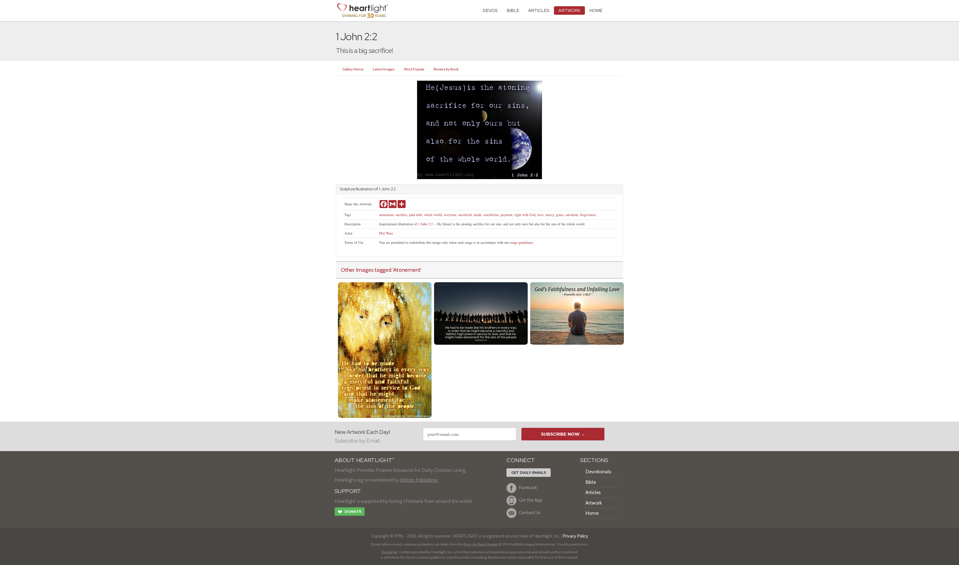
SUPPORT (348, 491)
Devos (490, 10)
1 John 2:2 (425, 224)
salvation (571, 214)
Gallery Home (352, 69)
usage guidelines (521, 242)
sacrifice (401, 214)
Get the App (530, 500)
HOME (595, 10)
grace (559, 214)
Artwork (569, 10)
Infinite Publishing (418, 480)
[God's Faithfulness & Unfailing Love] (577, 312)
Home (592, 513)
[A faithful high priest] (385, 349)
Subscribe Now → (563, 434)
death (477, 214)
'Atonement (407, 269)
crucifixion (490, 214)
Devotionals (598, 472)
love (540, 214)
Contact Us (529, 512)
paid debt (415, 214)
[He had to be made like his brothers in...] (481, 312)
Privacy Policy (575, 536)
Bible (513, 10)
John (385, 189)
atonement (386, 214)
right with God (524, 214)
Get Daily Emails (528, 472)
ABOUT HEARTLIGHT (364, 460)
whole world (433, 214)
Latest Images (384, 69)
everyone (450, 214)
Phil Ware (386, 233)
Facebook (528, 487)
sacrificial (465, 214)
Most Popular (414, 69)
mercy (549, 214)
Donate (349, 512)
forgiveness (588, 214)
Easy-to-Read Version (481, 544)
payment (506, 214)
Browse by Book (446, 69)
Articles (538, 10)
